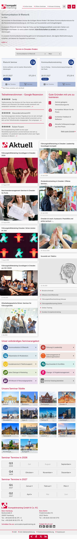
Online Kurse (28, 6)
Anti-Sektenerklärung (27, 532)
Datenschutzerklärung (45, 532)
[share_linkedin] (45, 537)
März (66, 486)
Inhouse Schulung (54, 6)
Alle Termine (12, 84)
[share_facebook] (36, 537)
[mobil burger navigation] (64, 7)
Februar (47, 486)
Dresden (6, 79)
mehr (4, 42)
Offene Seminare (40, 6)
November (47, 472)
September (65, 464)
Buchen (29, 84)
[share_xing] (31, 537)
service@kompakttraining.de (25, 524)
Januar (29, 486)
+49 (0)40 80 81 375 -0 (13, 518)
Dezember (65, 472)
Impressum (60, 532)
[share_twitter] (40, 537)
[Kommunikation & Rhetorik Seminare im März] (69, 7)
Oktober (28, 472)
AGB (15, 532)
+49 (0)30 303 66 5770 (50, 518)
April (29, 494)
